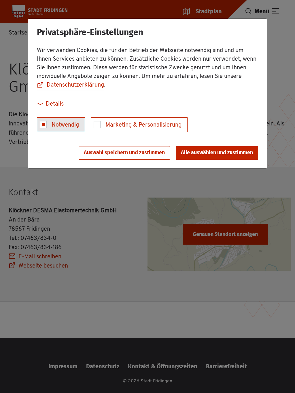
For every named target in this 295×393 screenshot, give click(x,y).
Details (55, 104)
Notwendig (65, 125)
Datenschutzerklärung (75, 85)
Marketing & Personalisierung (143, 125)
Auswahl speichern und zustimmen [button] (124, 152)
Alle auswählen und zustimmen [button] (217, 152)
